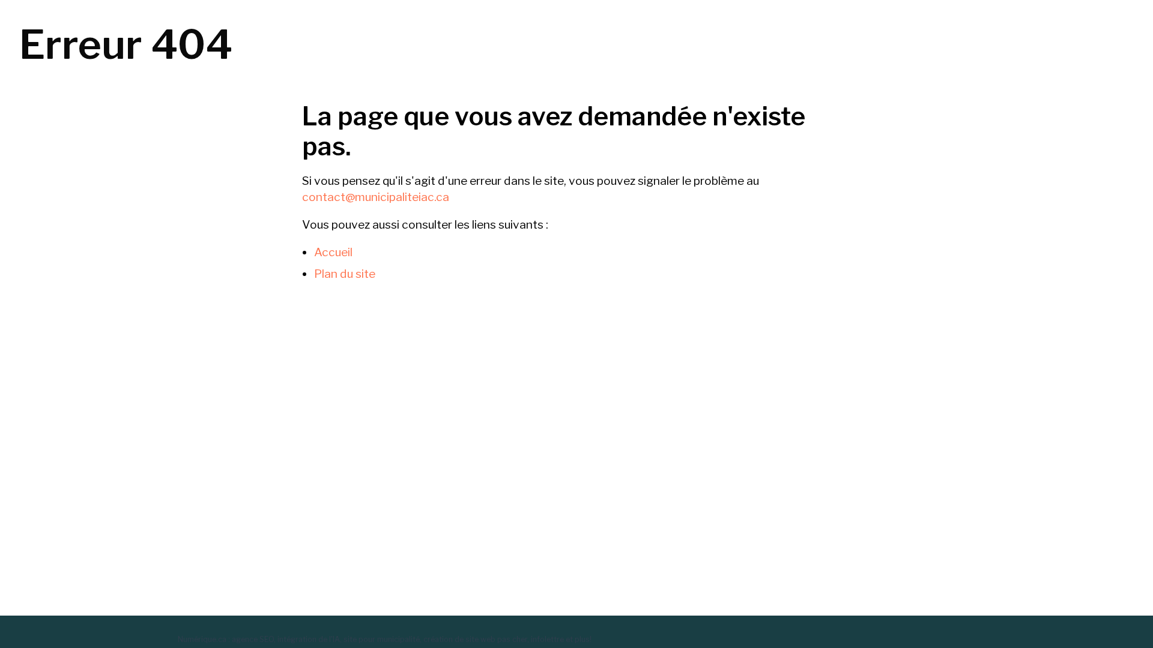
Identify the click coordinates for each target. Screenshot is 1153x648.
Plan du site (344, 273)
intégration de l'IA (308, 639)
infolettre (547, 639)
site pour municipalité (381, 639)
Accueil (333, 252)
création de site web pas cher (475, 639)
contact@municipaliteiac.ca (375, 197)
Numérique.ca (202, 639)
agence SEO (253, 639)
